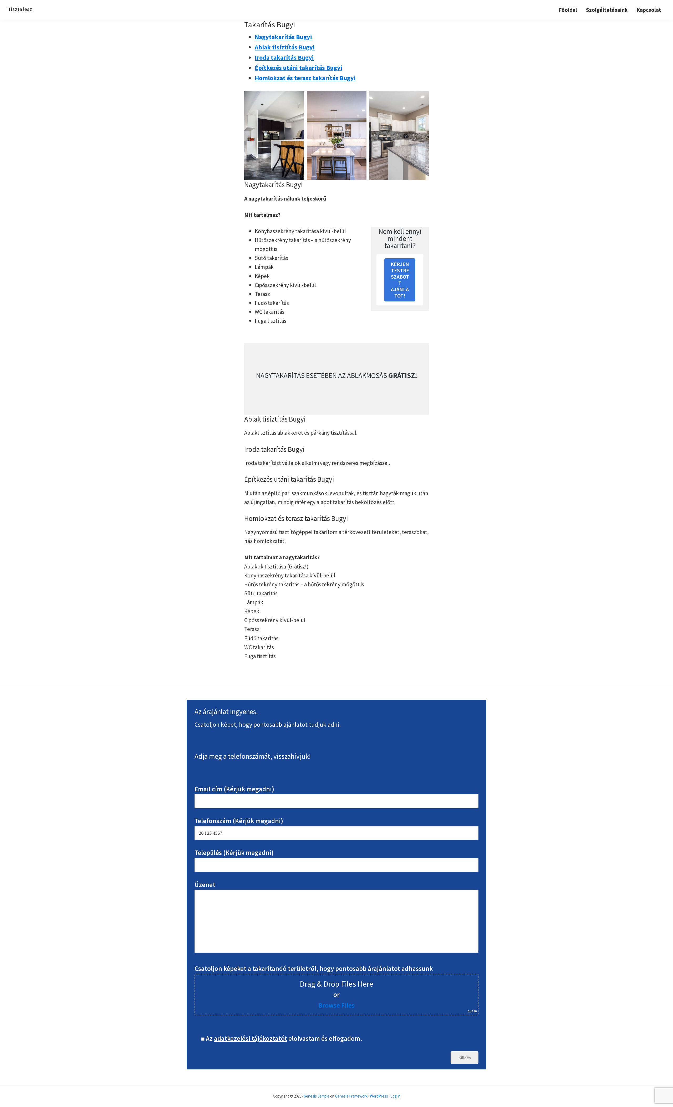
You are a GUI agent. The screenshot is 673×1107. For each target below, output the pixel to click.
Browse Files (336, 1005)
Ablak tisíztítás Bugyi (285, 47)
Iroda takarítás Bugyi (284, 57)
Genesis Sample (316, 1096)
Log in (395, 1096)
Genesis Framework (351, 1096)
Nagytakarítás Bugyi (283, 37)
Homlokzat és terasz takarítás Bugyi (305, 78)
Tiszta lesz (20, 9)
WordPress (379, 1096)
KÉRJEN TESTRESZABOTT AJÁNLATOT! (400, 280)
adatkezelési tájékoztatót (250, 1038)
